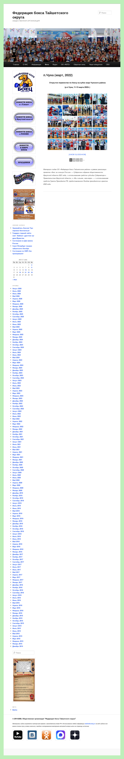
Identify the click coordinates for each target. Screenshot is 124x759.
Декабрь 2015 (17, 615)
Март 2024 (16, 362)
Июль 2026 (16, 291)
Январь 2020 (17, 490)
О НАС (25, 64)
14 (26, 270)
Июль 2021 (16, 444)
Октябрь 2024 (17, 345)
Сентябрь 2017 (18, 562)
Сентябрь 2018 (18, 531)
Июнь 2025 (16, 324)
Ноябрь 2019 (17, 495)
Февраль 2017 (17, 580)
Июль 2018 (16, 536)
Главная (16, 64)
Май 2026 (15, 296)
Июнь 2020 (16, 477)
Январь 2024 (17, 368)
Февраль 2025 (17, 334)
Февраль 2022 (17, 426)
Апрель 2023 (17, 391)
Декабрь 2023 (17, 370)
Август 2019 (16, 503)
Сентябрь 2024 (18, 347)
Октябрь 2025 (17, 314)
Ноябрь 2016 (17, 587)
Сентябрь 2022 (18, 408)
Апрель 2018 (17, 544)
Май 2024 (15, 357)
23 (32, 272)
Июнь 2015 (16, 631)
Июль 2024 (16, 352)
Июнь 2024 (16, 355)
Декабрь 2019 (17, 493)
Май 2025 (15, 327)
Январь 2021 (17, 459)
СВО (107, 64)
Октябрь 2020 (17, 467)
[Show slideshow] (77, 154)
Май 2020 (15, 480)
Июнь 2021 (16, 447)
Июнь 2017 (16, 569)
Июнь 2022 (16, 416)
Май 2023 (15, 388)
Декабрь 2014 (17, 646)
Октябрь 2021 (17, 437)
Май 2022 (15, 419)
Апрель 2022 (17, 421)
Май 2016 (15, 603)
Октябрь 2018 (17, 529)
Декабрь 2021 (17, 431)
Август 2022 (16, 411)
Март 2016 (16, 608)
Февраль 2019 (17, 518)
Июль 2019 (16, 505)
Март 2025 (16, 332)
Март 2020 (16, 485)
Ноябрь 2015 (17, 618)
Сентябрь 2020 (18, 470)
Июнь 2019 (16, 508)
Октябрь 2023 (17, 375)
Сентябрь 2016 (18, 592)
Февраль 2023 (17, 396)
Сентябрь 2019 (18, 500)
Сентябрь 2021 (18, 439)
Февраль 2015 (17, 641)
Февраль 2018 (17, 549)
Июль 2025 (16, 321)
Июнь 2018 (16, 539)
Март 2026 (16, 301)
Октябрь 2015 (17, 621)
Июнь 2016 (16, 600)
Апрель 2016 (17, 605)
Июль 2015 (16, 628)
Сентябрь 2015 (18, 623)
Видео (55, 64)
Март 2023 (16, 393)
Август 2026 (16, 288)
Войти (14, 710)
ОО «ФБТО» (65, 64)
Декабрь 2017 (17, 554)
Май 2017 (15, 572)
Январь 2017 (17, 582)
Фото (47, 64)
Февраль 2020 (17, 488)
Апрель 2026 (17, 298)
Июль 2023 (16, 383)
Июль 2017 (16, 567)
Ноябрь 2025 (17, 311)
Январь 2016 (17, 613)
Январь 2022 (17, 429)
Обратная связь (79, 64)
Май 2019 (15, 511)
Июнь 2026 (16, 293)
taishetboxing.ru (90, 724)
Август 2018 (16, 534)
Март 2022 (16, 424)
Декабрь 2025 (17, 309)
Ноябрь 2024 (17, 342)
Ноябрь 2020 (17, 465)
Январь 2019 (17, 521)
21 (26, 272)
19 (20, 272)
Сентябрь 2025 (18, 316)
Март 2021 (16, 454)
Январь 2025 (17, 337)
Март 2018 (16, 546)
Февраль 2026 (17, 304)
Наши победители (95, 64)
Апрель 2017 (17, 575)
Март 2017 (16, 577)
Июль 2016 (16, 598)
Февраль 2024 (17, 365)
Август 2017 (16, 564)
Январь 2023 (17, 398)
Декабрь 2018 (17, 523)
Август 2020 (16, 472)
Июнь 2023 (16, 385)
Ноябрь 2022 (17, 403)
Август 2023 (16, 380)
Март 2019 (16, 516)
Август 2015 (16, 626)
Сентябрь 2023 (18, 378)
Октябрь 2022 (17, 406)
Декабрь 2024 (17, 339)
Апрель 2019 (17, 513)
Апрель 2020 (17, 482)
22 (29, 272)
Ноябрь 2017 (17, 557)
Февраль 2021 (17, 457)
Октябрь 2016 (17, 590)
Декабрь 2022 (17, 401)
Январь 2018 (17, 552)
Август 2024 (16, 350)
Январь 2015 (17, 644)
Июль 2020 (16, 475)
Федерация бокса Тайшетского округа (40, 15)
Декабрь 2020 (17, 462)
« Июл (14, 279)
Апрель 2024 (17, 360)
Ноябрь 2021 (17, 434)
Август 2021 (16, 442)
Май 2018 (15, 541)
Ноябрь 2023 (17, 373)
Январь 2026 (17, 306)
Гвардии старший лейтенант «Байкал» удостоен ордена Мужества (23, 235)
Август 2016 (16, 595)
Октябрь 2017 (17, 559)
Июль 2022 (16, 414)
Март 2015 (16, 638)
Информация (36, 64)
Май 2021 (15, 449)
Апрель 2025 (17, 329)
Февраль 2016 (17, 610)
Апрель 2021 (17, 452)
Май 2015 (15, 633)
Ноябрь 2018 (17, 526)
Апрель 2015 (17, 636)
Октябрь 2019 (17, 498)
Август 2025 (16, 319)
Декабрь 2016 (17, 585)
